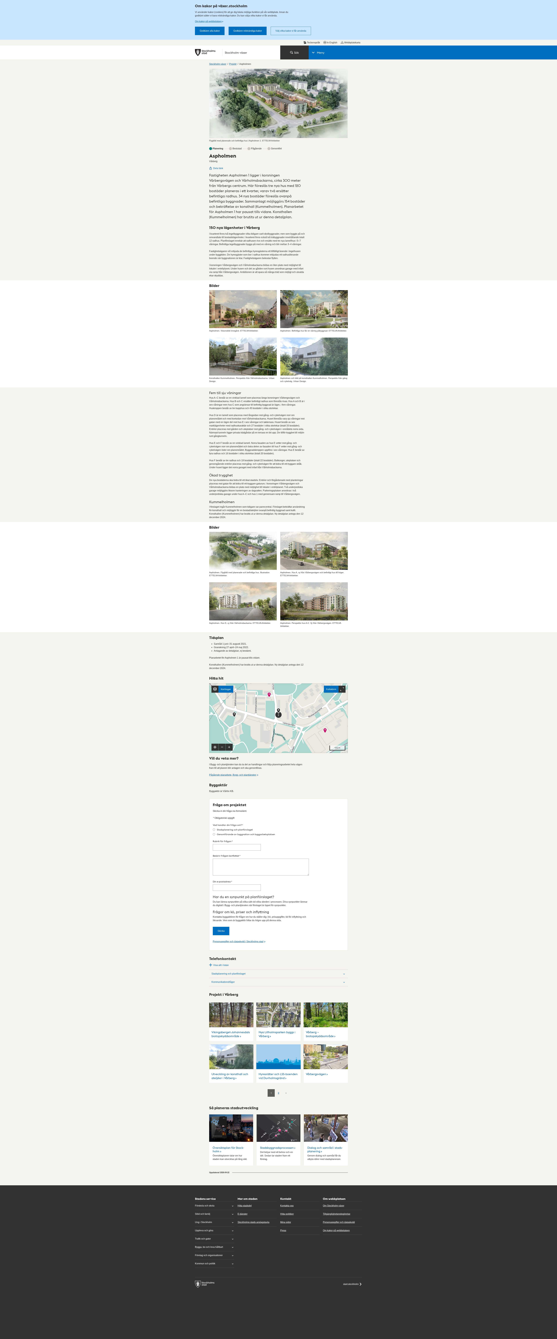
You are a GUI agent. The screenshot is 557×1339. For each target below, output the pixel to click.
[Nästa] (286, 1092)
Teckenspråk (313, 42)
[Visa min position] (214, 747)
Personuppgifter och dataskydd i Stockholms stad (238, 941)
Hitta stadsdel (245, 1205)
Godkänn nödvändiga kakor (247, 31)
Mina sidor (285, 1222)
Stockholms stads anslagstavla (253, 1222)
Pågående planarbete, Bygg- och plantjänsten (232, 775)
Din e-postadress (222, 881)
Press (283, 1230)
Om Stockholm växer (333, 1205)
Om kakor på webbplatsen (208, 21)
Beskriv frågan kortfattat (226, 855)
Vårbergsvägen (316, 1074)
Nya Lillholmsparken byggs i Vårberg (277, 1034)
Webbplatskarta (352, 42)
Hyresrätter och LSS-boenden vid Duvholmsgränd (278, 1076)
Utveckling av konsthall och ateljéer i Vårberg (229, 1076)
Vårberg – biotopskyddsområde (320, 1034)
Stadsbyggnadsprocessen (277, 1147)
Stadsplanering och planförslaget (235, 829)
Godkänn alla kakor (210, 31)
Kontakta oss (287, 1205)
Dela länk (218, 168)
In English (332, 42)
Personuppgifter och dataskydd (339, 1222)
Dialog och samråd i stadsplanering (325, 1149)
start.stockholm (351, 1284)
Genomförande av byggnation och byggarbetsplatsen (246, 834)
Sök (296, 52)
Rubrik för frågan (223, 841)
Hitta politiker (287, 1214)
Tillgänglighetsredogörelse (336, 1214)
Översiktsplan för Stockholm (228, 1149)
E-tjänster (242, 1214)
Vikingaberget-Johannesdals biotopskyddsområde (230, 1034)
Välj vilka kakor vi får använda (290, 31)
